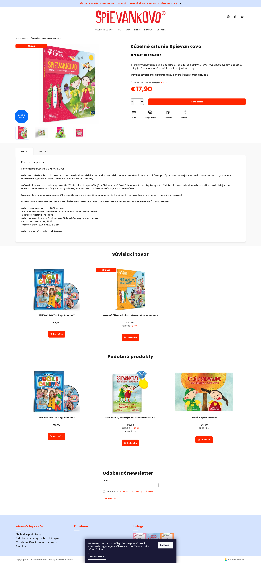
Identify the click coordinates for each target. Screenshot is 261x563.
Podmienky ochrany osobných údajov (37, 538)
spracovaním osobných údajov (136, 491)
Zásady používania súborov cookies (36, 542)
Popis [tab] (24, 151)
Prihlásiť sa (110, 498)
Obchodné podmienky (28, 534)
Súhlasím (165, 545)
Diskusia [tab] (44, 151)
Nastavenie (97, 556)
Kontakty (20, 546)
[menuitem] (104, 30)
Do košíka (198, 101)
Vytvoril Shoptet (237, 559)
